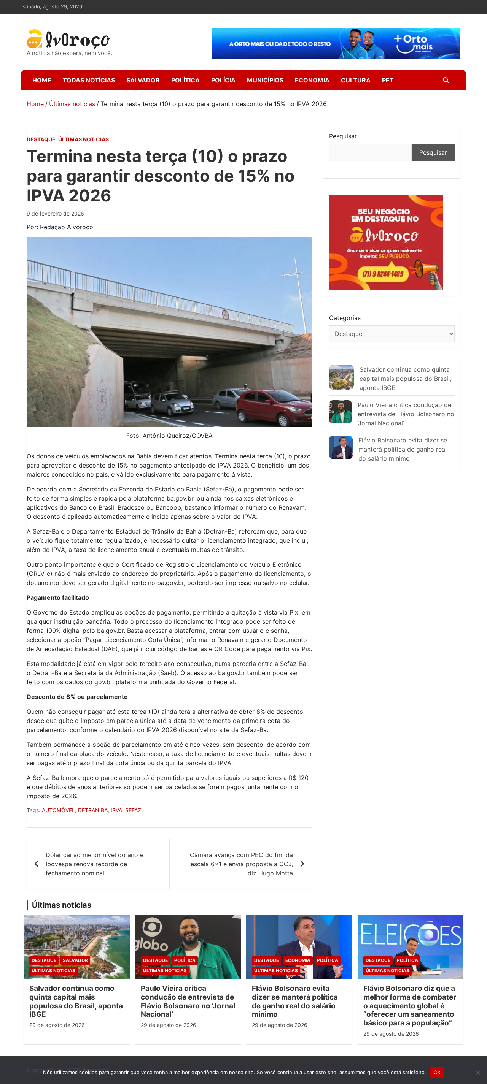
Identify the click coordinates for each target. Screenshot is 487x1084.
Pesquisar (343, 136)
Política (185, 80)
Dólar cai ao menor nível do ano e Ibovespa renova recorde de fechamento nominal (94, 864)
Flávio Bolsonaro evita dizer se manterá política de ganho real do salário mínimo (402, 449)
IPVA (116, 810)
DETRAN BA (93, 810)
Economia (312, 80)
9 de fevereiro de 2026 (55, 213)
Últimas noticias (83, 139)
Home (41, 80)
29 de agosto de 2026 (57, 1025)
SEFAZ (133, 810)
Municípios (265, 80)
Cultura (356, 80)
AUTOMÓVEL (58, 810)
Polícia (223, 80)
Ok (437, 1072)
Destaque (41, 139)
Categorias (345, 318)
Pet (388, 80)
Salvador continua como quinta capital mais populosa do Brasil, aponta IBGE (405, 378)
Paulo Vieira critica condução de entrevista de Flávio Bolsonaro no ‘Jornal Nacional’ (406, 414)
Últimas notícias (61, 905)
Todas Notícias (89, 80)
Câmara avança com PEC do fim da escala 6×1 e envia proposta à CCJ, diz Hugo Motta (241, 864)
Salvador (143, 80)
